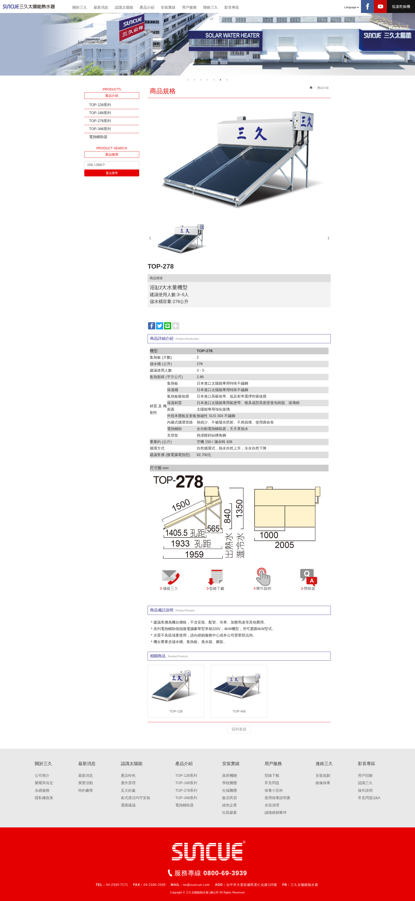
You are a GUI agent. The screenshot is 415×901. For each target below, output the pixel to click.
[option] (207, 44)
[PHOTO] (239, 158)
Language (350, 7)
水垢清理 (272, 805)
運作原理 (128, 783)
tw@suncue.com (196, 884)
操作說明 (365, 790)
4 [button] (207, 80)
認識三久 (365, 783)
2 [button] (194, 80)
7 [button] (227, 80)
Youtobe (380, 6)
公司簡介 (42, 776)
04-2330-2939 (155, 884)
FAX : (137, 884)
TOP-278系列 (100, 121)
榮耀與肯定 (44, 783)
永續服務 (42, 790)
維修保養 (323, 783)
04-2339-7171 (117, 884)
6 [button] (220, 80)
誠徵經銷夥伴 (276, 813)
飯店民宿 (229, 798)
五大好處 (128, 790)
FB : (285, 884)
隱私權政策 (44, 798)
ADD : (220, 884)
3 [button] (201, 80)
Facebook (367, 6)
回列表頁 (239, 729)
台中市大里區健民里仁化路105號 (251, 884)
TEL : (100, 884)
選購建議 (128, 805)
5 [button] (214, 80)
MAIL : (176, 884)
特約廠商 (85, 790)
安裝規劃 (323, 776)
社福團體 (229, 790)
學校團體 (229, 783)
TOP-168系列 (100, 113)
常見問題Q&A (369, 798)
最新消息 (85, 776)
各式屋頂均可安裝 (135, 798)
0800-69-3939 (225, 873)
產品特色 (128, 776)
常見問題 (272, 783)
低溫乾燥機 (401, 7)
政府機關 (229, 776)
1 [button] (188, 80)
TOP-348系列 (100, 129)
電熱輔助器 (98, 137)
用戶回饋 (365, 776)
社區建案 (229, 813)
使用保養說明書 (277, 798)
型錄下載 (272, 776)
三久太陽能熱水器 (304, 884)
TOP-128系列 (100, 105)
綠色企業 (229, 805)
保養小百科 (274, 790)
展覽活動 (85, 783)
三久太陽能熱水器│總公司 (34, 6)
